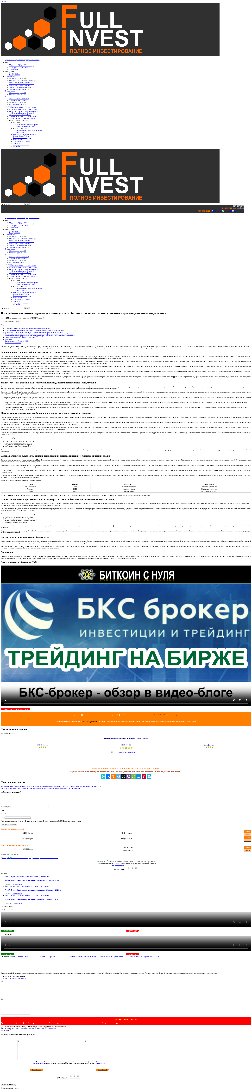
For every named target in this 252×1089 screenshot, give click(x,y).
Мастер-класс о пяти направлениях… (21, 84)
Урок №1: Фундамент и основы (19, 85)
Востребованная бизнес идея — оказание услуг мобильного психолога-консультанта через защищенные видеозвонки (40, 788)
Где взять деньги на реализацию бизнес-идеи (20, 337)
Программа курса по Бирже (18, 94)
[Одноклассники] (113, 776)
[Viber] (128, 776)
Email (3, 814)
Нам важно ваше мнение (13, 343)
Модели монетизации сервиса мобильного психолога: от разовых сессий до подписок (34, 332)
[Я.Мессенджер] (103, 776)
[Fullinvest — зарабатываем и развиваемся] (110, 56)
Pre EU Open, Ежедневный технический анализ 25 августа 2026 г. (33, 899)
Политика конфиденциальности (15, 978)
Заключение (9, 339)
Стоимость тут (99, 1063)
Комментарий (6, 807)
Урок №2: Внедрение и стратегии (20, 87)
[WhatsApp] (133, 776)
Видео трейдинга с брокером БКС (16, 341)
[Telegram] (118, 776)
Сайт (2, 817)
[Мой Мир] (138, 776)
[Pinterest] (144, 776)
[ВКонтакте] (108, 776)
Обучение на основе (39, 1063)
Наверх (3, 1)
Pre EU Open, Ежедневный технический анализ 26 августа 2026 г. (33, 890)
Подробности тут (118, 865)
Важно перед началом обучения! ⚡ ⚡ (22, 82)
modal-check (5, 1030)
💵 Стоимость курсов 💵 (17, 78)
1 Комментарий (17, 884)
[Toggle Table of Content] (2, 325)
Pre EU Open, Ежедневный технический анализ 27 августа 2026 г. (33, 881)
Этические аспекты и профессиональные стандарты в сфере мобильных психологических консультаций (40, 336)
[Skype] (149, 776)
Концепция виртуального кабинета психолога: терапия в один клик (27, 328)
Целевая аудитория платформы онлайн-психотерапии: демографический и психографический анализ (39, 334)
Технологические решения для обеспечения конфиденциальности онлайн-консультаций (34, 330)
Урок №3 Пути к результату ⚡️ (19, 89)
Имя (3, 810)
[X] (123, 776)
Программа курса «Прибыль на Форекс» (22, 80)
